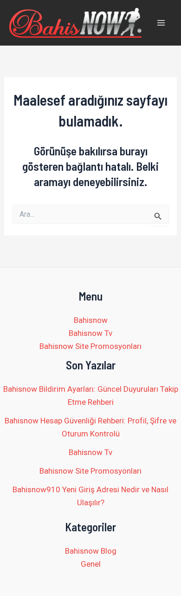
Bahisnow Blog (90, 551)
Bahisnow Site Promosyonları (90, 346)
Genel (91, 564)
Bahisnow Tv (90, 333)
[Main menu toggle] (161, 22)
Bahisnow (91, 320)
